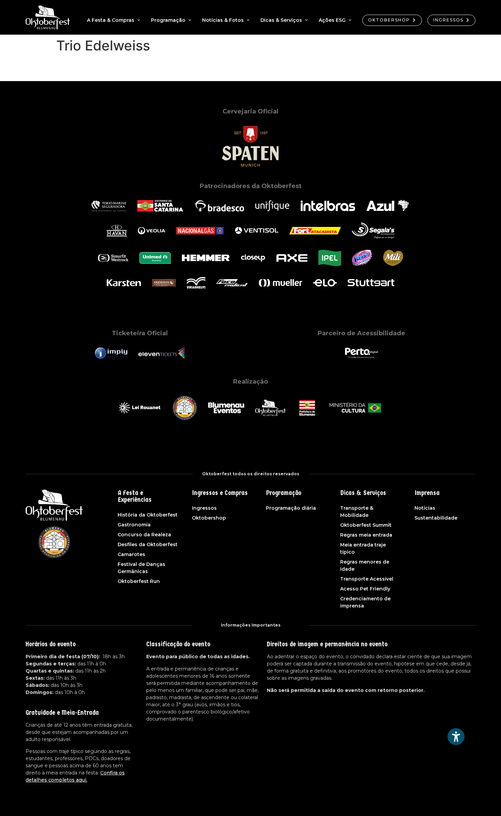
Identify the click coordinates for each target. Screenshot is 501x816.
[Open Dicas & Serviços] (306, 20)
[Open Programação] (189, 20)
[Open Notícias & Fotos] (248, 20)
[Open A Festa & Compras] (138, 20)
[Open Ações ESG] (350, 20)
